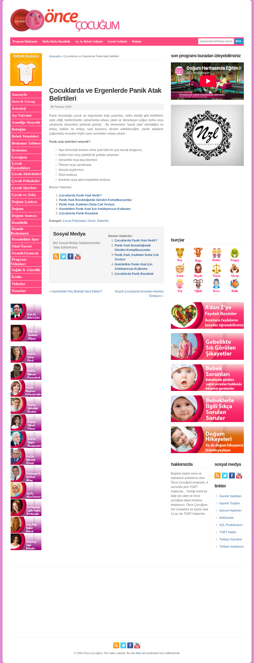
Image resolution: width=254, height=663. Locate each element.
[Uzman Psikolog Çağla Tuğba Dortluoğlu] (26, 515)
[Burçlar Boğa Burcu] (198, 256)
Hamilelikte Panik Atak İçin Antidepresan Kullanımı (94, 209)
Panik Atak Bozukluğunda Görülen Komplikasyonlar (95, 200)
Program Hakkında (25, 41)
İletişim (136, 41)
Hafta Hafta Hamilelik (56, 41)
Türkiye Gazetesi (230, 539)
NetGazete (226, 518)
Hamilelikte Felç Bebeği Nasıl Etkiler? (77, 291)
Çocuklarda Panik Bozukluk (78, 213)
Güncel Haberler (230, 510)
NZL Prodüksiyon (231, 525)
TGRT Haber (227, 532)
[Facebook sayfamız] (70, 256)
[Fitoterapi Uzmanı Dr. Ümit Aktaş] (26, 481)
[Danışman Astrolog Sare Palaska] (26, 549)
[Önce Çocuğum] (65, 31)
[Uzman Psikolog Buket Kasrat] (26, 532)
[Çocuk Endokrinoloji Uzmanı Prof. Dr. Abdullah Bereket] (26, 413)
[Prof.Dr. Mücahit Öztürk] (26, 464)
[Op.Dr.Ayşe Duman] (26, 498)
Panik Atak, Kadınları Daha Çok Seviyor (87, 204)
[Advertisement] (208, 201)
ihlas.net (141, 653)
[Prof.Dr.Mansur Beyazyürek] (26, 378)
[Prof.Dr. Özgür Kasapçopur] (26, 447)
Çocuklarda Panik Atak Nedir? (80, 195)
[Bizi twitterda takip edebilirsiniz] (63, 256)
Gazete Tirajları (229, 503)
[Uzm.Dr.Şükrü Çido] (26, 319)
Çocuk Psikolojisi (74, 221)
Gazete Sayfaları (230, 496)
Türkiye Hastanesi (231, 546)
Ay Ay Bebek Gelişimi (89, 41)
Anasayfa (55, 56)
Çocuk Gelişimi (117, 41)
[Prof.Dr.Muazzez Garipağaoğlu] (26, 395)
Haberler (103, 221)
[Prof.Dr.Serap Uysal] (26, 361)
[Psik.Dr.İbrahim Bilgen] (26, 340)
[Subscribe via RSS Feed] (56, 256)
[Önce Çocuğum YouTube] (78, 256)
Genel (91, 221)
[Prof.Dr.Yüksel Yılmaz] (26, 429)
